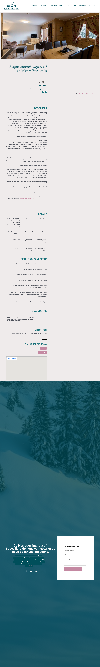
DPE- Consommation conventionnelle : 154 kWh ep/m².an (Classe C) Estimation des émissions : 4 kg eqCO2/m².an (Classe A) (21, 319)
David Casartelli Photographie (86, 93)
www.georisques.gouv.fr (27, 198)
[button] (43, 5)
